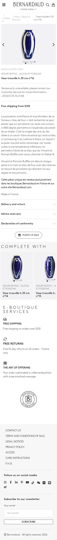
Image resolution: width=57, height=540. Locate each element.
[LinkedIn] (16, 482)
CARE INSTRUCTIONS (18, 458)
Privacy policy (15, 447)
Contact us (13, 430)
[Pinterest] (22, 482)
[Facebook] (10, 482)
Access (10, 452)
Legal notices (15, 441)
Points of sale (30, 235)
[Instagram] (5, 482)
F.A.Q (9, 463)
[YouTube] (27, 482)
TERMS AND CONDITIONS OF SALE (25, 436)
